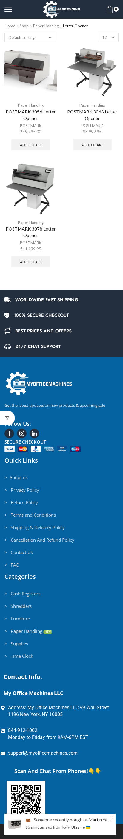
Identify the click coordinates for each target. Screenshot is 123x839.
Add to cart (31, 145)
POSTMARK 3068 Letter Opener (92, 115)
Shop (24, 25)
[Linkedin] (34, 433)
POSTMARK (30, 125)
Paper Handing (46, 25)
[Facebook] (9, 433)
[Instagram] (22, 433)
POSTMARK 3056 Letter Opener (31, 115)
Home (10, 25)
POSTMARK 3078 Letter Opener (31, 232)
